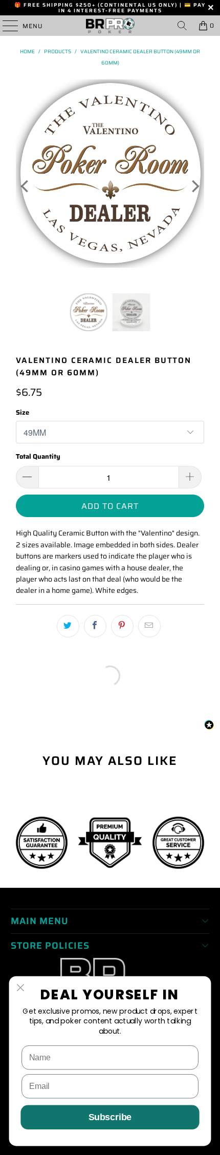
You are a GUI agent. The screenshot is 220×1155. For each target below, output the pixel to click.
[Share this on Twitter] (68, 626)
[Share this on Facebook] (95, 626)
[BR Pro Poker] (110, 25)
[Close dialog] (21, 988)
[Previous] (25, 186)
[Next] (194, 186)
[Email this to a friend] (149, 626)
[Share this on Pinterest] (122, 626)
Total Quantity (38, 456)
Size (22, 412)
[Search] (182, 25)
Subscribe (110, 1117)
